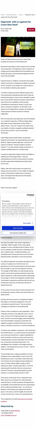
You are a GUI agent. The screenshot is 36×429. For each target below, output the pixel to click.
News (20, 15)
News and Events (11, 15)
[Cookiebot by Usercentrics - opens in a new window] (26, 195)
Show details (27, 223)
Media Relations (15, 410)
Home (2, 15)
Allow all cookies (18, 228)
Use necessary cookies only (18, 233)
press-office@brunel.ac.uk (8, 415)
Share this (31, 29)
